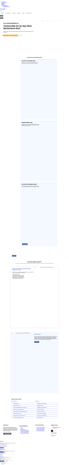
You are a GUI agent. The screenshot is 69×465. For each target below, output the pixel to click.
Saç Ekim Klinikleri (4, 2)
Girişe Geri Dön (2, 452)
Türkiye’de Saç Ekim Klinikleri (41, 427)
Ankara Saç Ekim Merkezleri (41, 428)
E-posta (1, 458)
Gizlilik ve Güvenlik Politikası (25, 430)
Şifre (0, 459)
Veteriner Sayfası (53, 435)
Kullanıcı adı (2, 457)
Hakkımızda (19, 13)
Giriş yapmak (3, 463)
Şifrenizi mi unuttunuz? (3, 446)
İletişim (3, 4)
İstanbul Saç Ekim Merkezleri (41, 430)
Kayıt (4, 9)
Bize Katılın (14, 13)
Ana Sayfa (3, 1)
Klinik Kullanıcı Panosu (6, 6)
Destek (22, 427)
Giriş (1, 9)
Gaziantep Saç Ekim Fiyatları (25, 431)
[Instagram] (52, 431)
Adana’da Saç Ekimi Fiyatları (25, 433)
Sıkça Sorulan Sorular (24, 429)
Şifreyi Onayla (2, 460)
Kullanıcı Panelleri (4, 5)
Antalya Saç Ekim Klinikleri (40, 429)
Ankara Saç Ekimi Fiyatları (24, 432)
